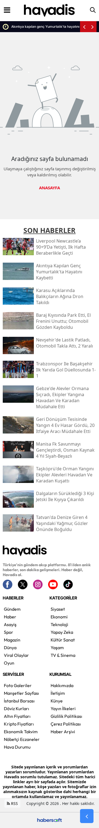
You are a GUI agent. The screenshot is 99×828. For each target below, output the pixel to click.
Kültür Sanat (63, 640)
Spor (8, 632)
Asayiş (10, 624)
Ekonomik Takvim (21, 731)
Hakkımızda (62, 685)
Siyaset (58, 609)
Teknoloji (59, 624)
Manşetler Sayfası (21, 693)
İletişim (58, 693)
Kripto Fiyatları (19, 724)
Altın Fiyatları (17, 716)
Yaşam (57, 647)
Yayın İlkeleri (63, 708)
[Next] (92, 26)
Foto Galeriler (18, 685)
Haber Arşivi (63, 731)
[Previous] (84, 26)
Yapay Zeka (62, 632)
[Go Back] (87, 816)
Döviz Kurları (16, 708)
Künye (57, 701)
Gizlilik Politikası (66, 716)
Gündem (12, 609)
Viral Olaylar (16, 655)
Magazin (12, 640)
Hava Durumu (17, 747)
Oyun (9, 663)
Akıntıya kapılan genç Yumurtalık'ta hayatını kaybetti (44, 26)
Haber (10, 616)
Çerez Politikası (66, 724)
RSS (14, 803)
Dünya (10, 647)
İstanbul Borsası (19, 701)
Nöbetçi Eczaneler (22, 739)
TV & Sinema (63, 655)
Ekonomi (59, 616)
